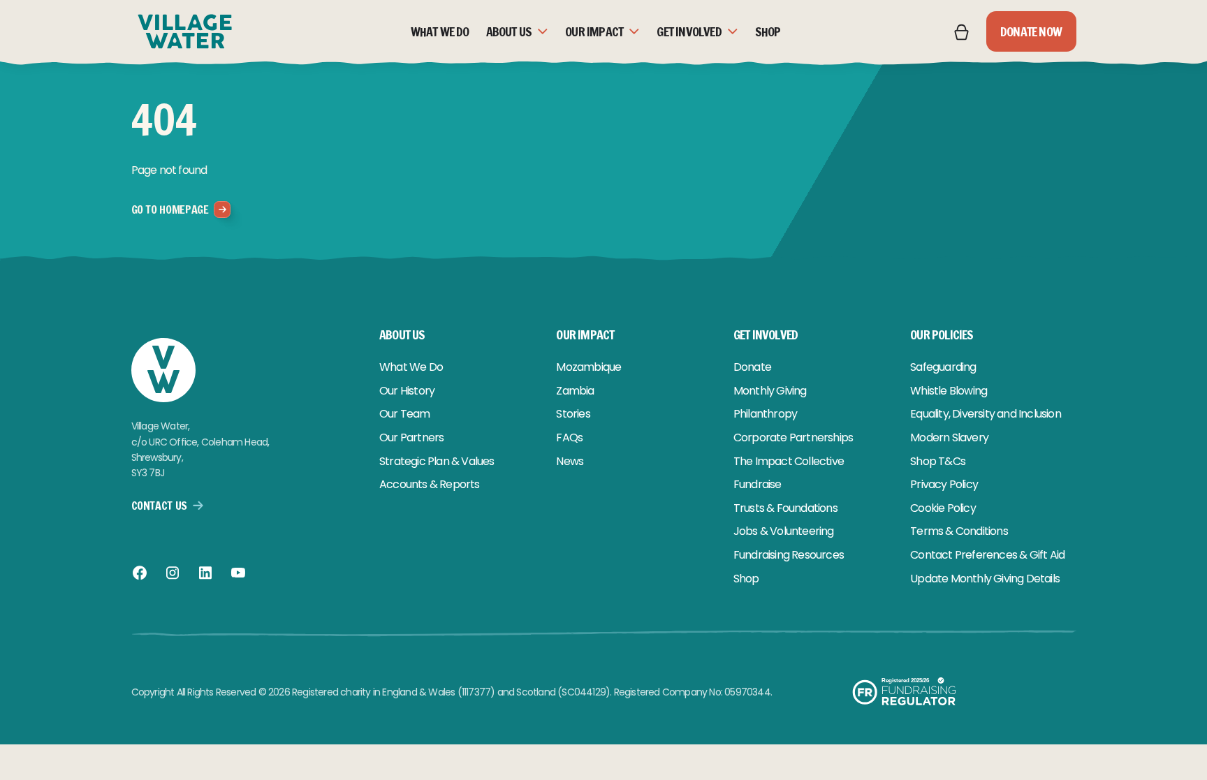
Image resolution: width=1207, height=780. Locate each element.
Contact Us (159, 505)
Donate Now (1031, 31)
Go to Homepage (170, 209)
